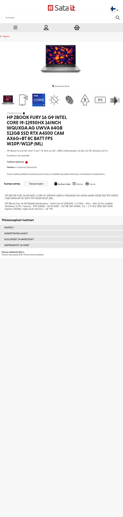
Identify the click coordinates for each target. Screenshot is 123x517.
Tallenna (79, 184)
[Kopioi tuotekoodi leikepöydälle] (24, 113)
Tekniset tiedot (36, 183)
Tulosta (92, 184)
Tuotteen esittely (12, 183)
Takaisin (6, 36)
